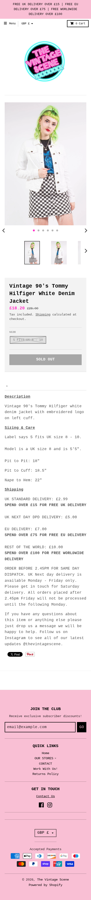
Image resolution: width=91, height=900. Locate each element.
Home (45, 753)
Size (12, 332)
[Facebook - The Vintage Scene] (41, 805)
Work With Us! (45, 769)
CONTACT (45, 764)
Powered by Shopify (45, 885)
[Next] (86, 230)
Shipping (42, 314)
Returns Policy (45, 774)
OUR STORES (44, 758)
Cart (80, 23)
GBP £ (25, 23)
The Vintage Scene (53, 879)
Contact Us (45, 796)
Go (81, 727)
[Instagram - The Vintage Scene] (49, 805)
